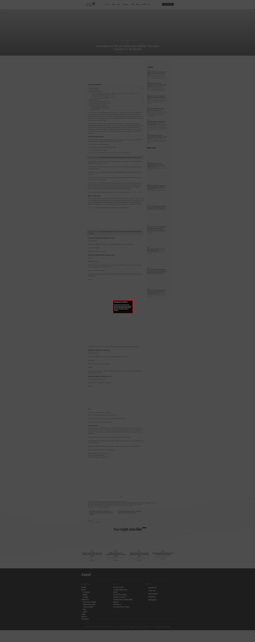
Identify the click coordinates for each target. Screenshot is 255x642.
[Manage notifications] (252, 639)
